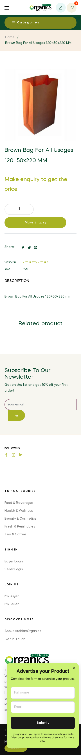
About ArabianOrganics (22, 631)
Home (10, 37)
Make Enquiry (35, 222)
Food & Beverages (19, 503)
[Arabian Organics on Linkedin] (20, 454)
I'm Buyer (11, 596)
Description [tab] (16, 281)
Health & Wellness (18, 510)
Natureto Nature (35, 263)
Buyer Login (13, 561)
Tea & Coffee (15, 534)
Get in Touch (14, 639)
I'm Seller (11, 604)
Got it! (15, 748)
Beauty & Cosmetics (20, 518)
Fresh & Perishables (19, 526)
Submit (43, 723)
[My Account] (61, 8)
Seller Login (13, 569)
